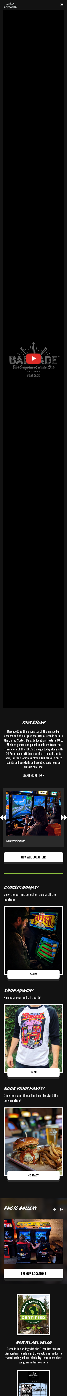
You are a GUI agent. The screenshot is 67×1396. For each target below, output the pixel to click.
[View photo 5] (33, 1241)
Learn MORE (30, 775)
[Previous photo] (54, 1209)
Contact (33, 1175)
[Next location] (64, 817)
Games (33, 974)
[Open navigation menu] (61, 5)
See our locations (33, 1273)
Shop (33, 1072)
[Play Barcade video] (33, 359)
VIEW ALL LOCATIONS (33, 857)
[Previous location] (3, 817)
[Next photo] (61, 1209)
